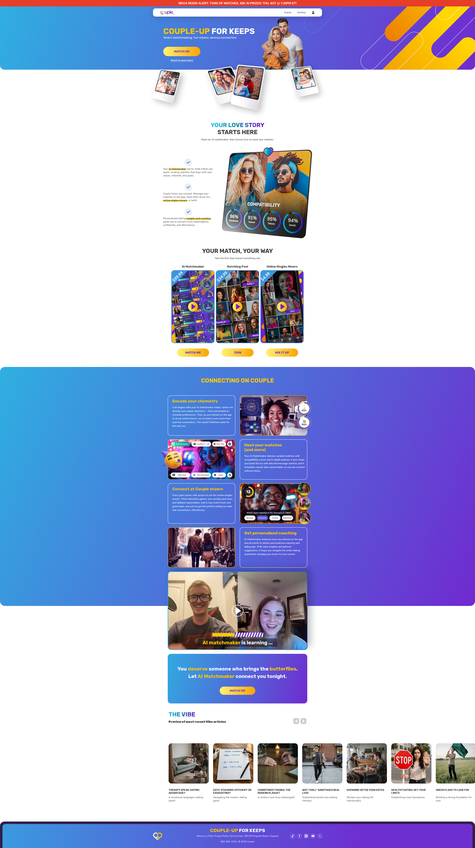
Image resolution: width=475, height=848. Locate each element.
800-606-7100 (228, 841)
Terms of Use (236, 836)
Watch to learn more (182, 60)
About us (201, 836)
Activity (301, 12)
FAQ (210, 836)
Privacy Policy (221, 836)
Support (274, 836)
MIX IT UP (282, 352)
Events (287, 12)
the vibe (182, 714)
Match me (182, 51)
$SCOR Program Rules (256, 836)
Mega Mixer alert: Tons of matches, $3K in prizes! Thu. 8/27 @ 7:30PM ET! (237, 3)
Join (237, 352)
